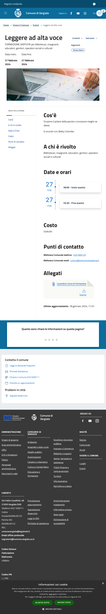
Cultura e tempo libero (38, 467)
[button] (53, 609)
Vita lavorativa (60, 481)
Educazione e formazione (34, 473)
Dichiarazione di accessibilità (61, 521)
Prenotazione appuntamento (34, 502)
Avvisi (82, 449)
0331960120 (79, 255)
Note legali (59, 514)
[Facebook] (70, 13)
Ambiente (32, 442)
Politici (5, 459)
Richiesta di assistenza (38, 523)
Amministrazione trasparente (62, 502)
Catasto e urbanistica (37, 462)
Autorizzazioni (34, 457)
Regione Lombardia (13, 4)
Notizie (83, 440)
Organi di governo (10, 440)
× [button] (103, 583)
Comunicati (85, 445)
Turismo (57, 476)
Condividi (76, 38)
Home (6, 25)
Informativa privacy (63, 509)
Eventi (36, 25)
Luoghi (83, 463)
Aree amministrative (11, 445)
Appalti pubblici (35, 452)
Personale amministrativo (9, 466)
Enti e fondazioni (9, 454)
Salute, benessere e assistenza (63, 460)
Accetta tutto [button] (42, 602)
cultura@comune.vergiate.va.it (84, 260)
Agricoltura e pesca (62, 486)
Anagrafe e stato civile (38, 447)
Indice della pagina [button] (16, 110)
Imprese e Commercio (64, 448)
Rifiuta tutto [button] (64, 602)
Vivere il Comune (21, 25)
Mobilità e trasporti (62, 453)
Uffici (4, 449)
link (79, 597)
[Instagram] (84, 13)
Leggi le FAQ (33, 518)
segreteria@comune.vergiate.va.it (18, 539)
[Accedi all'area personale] (94, 4)
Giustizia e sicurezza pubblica (63, 441)
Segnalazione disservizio (34, 511)
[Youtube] (77, 13)
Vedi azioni (90, 38)
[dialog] (53, 597)
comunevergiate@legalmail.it (16, 531)
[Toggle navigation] (5, 13)
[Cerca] (100, 13)
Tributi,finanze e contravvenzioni (61, 469)
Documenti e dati (10, 473)
